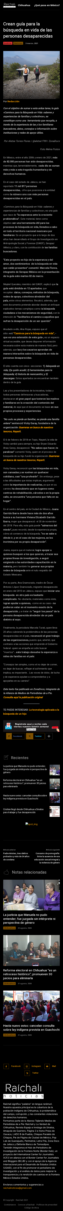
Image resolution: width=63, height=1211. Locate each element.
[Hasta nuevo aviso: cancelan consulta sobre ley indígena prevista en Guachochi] (55, 797)
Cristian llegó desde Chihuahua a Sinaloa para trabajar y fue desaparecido (23, 811)
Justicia (7, 43)
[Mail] (47, 1066)
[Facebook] (6, 1066)
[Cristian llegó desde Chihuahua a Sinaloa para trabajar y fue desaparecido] (55, 811)
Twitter (35, 1073)
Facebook (16, 1066)
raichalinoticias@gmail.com (17, 1188)
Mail (54, 1066)
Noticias (18, 43)
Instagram (36, 1066)
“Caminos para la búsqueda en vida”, (34, 333)
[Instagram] (26, 1066)
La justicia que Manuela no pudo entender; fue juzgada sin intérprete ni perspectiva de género (25, 769)
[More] (49, 736)
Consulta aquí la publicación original (23, 697)
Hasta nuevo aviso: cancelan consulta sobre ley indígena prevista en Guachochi (25, 797)
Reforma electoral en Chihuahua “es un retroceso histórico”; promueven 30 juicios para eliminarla (24, 783)
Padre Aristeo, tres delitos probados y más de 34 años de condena (16, 856)
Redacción (13, 101)
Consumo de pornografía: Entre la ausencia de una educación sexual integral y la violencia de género (47, 858)
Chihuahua (9, 928)
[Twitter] (27, 1073)
